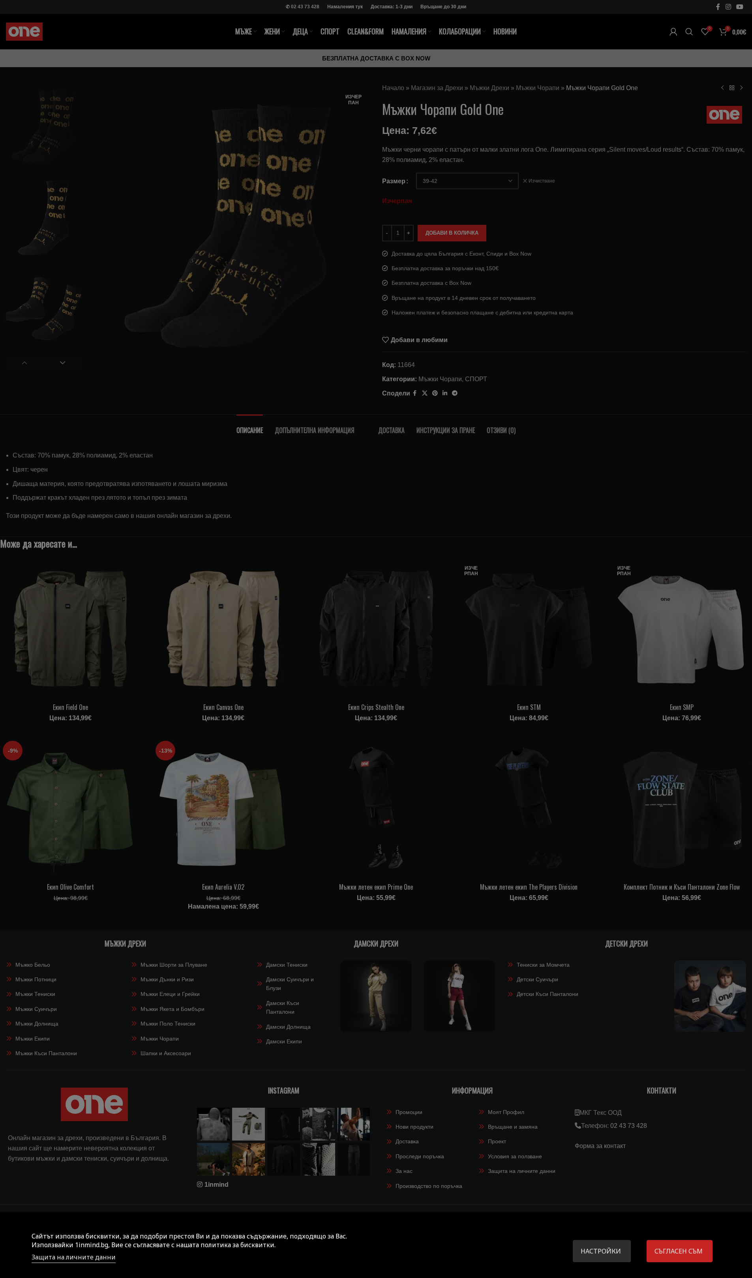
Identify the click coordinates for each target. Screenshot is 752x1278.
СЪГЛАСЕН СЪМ (678, 1251)
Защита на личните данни (74, 1257)
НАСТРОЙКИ (601, 1251)
